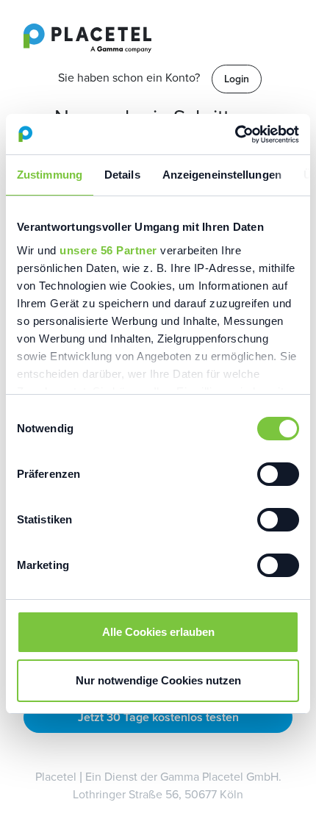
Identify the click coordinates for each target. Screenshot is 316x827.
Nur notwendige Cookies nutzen (158, 680)
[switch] (278, 474)
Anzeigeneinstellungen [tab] (221, 174)
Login (236, 79)
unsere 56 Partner (108, 250)
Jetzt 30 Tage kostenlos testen (158, 717)
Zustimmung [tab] (49, 174)
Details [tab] (122, 174)
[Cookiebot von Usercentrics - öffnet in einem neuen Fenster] (234, 134)
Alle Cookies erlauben (158, 632)
